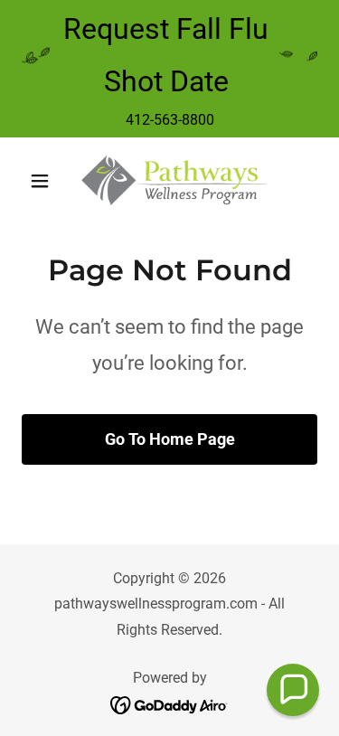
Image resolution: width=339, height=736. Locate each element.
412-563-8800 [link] (170, 119)
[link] (169, 181)
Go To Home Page (170, 438)
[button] (44, 181)
